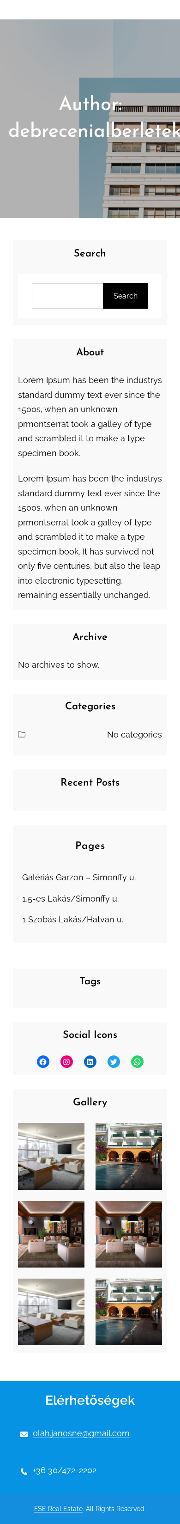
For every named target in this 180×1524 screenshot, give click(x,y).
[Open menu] (34, 9)
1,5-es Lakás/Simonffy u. (70, 898)
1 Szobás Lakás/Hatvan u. (72, 919)
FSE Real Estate (58, 1508)
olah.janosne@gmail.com (81, 1433)
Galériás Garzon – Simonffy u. (79, 877)
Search (126, 296)
